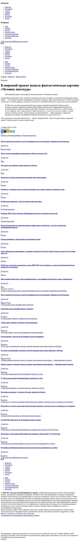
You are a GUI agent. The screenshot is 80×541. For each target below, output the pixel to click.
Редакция (8, 16)
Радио (7, 18)
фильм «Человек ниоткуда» (26, 135)
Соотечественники (11, 34)
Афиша (7, 13)
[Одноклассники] (8, 131)
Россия (7, 30)
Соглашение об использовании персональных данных (20, 515)
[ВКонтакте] (2, 131)
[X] (5, 131)
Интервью (8, 9)
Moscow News (10, 32)
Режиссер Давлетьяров (9, 135)
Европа (7, 28)
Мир (6, 26)
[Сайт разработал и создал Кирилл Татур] (19, 532)
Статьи (7, 11)
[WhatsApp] (11, 131)
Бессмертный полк (11, 36)
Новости (8, 7)
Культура (8, 38)
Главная (3, 77)
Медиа (7, 15)
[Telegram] (13, 131)
